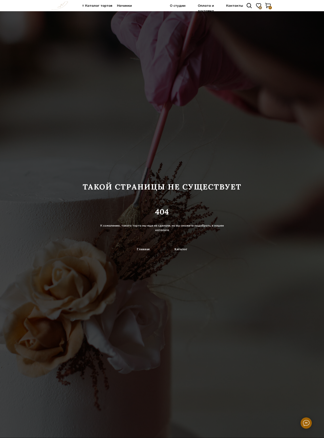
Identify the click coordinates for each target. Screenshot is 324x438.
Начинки (124, 5)
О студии (177, 5)
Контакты (234, 5)
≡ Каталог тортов (97, 5)
